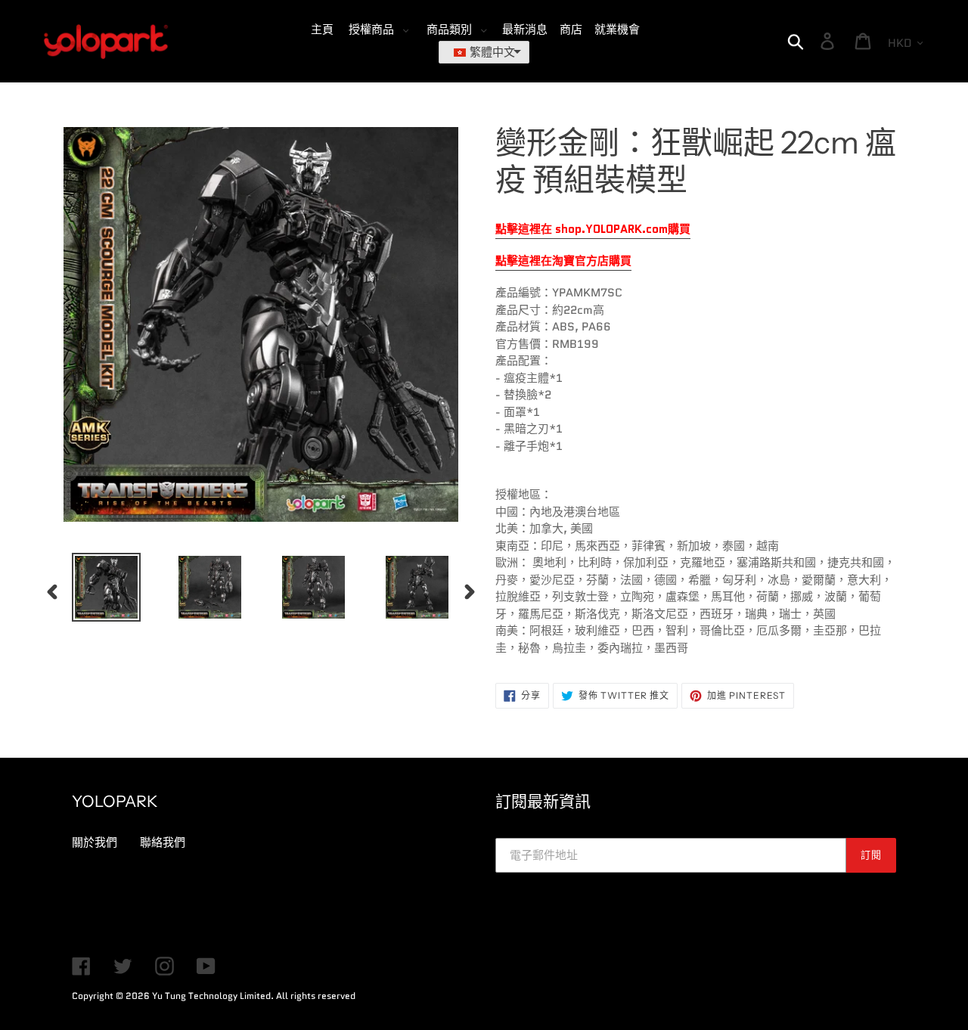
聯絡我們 (162, 842)
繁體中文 (492, 52)
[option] (95, 587)
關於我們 (94, 842)
